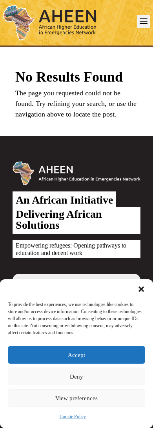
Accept (76, 355)
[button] (141, 289)
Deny (76, 376)
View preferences (76, 398)
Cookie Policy (73, 416)
